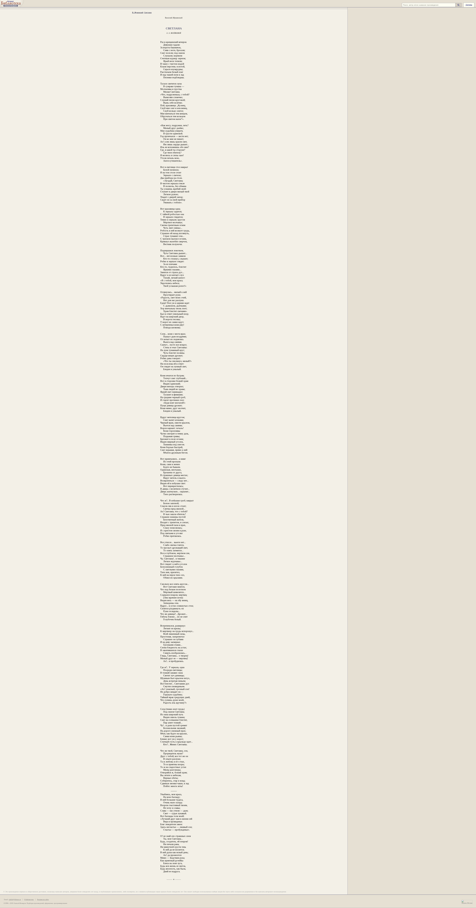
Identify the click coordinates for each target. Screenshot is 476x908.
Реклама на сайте (43, 899)
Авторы (468, 5)
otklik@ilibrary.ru (15, 899)
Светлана (148, 12)
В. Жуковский (137, 12)
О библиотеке (29, 899)
